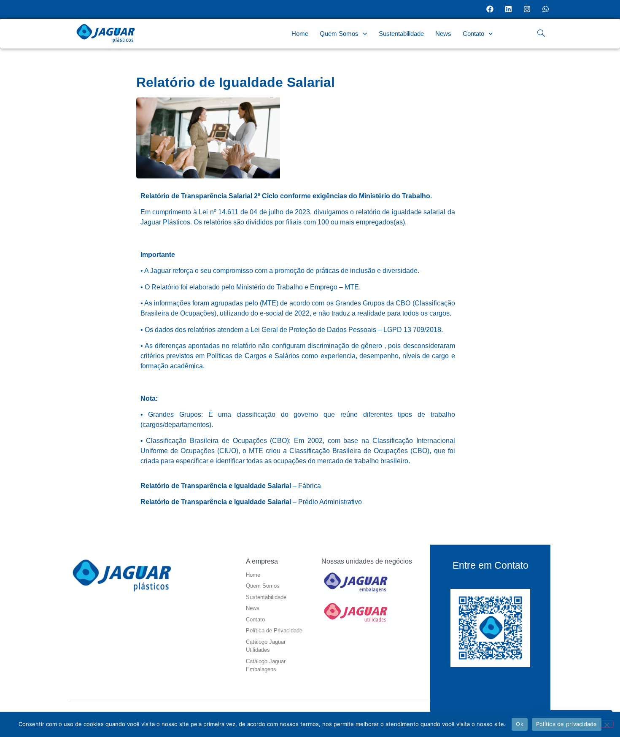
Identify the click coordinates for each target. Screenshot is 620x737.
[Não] (606, 724)
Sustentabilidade (401, 33)
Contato (473, 33)
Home (299, 33)
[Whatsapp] (545, 9)
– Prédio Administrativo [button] (251, 501)
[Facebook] (490, 9)
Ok (519, 724)
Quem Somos (339, 33)
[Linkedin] (509, 9)
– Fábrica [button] (230, 485)
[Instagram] (527, 9)
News (443, 33)
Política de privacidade (566, 724)
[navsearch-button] (541, 33)
